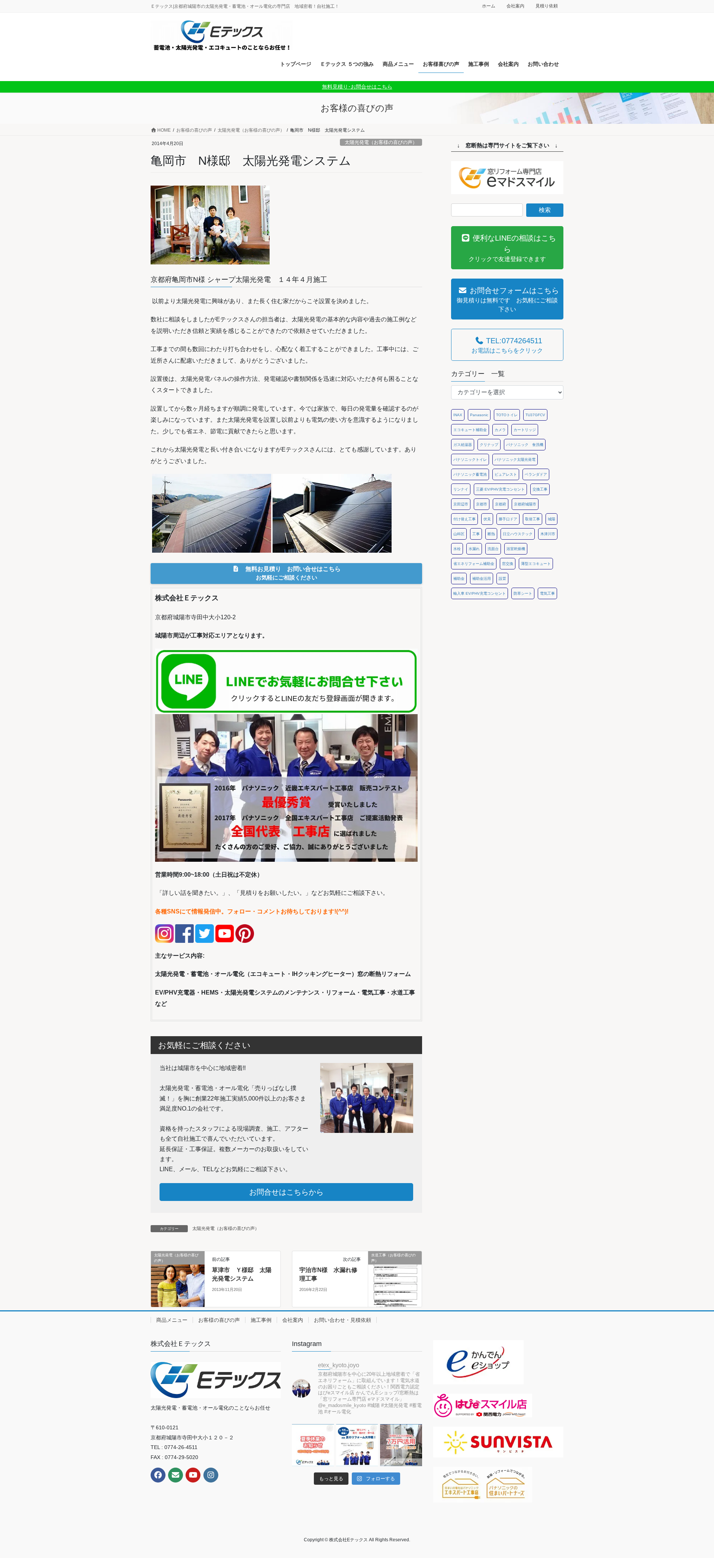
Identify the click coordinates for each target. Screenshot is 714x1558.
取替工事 (532, 519)
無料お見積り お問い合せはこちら (290, 573)
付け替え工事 (464, 519)
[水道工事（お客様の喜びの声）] (395, 1279)
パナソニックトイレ (470, 459)
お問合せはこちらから (286, 1192)
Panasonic (479, 415)
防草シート (523, 593)
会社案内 (515, 6)
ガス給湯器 (462, 445)
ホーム (488, 6)
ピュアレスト (506, 474)
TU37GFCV (535, 415)
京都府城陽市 (525, 504)
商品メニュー (171, 1320)
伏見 (487, 519)
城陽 (551, 519)
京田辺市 (460, 504)
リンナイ (460, 489)
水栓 (457, 549)
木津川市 (547, 534)
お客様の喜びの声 (219, 1320)
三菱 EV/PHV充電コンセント (500, 489)
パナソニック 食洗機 (524, 445)
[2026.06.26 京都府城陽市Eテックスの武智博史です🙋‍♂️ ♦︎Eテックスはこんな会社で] (357, 1445)
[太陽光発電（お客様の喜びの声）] (178, 1279)
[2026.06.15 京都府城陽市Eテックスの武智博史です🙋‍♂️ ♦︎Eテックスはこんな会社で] (401, 1445)
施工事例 (261, 1320)
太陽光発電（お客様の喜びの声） (381, 142)
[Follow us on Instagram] (210, 1475)
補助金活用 (481, 578)
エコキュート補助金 (470, 430)
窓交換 (507, 564)
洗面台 (493, 549)
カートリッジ (525, 430)
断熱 (491, 534)
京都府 (500, 504)
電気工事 (547, 593)
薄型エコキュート (536, 564)
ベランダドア (536, 474)
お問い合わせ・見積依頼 (342, 1320)
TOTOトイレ (507, 415)
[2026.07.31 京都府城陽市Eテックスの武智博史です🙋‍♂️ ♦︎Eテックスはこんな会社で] (313, 1445)
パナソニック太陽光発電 (515, 459)
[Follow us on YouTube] (193, 1475)
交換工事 (540, 489)
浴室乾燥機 (515, 549)
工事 (476, 534)
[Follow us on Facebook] (158, 1475)
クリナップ (489, 445)
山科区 (458, 534)
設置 (502, 578)
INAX (457, 415)
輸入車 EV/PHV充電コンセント (479, 593)
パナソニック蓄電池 (470, 474)
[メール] (175, 1475)
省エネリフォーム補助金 (473, 564)
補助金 (458, 578)
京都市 (481, 504)
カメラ (500, 430)
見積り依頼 (547, 6)
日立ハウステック (518, 534)
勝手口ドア (508, 519)
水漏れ (474, 549)
